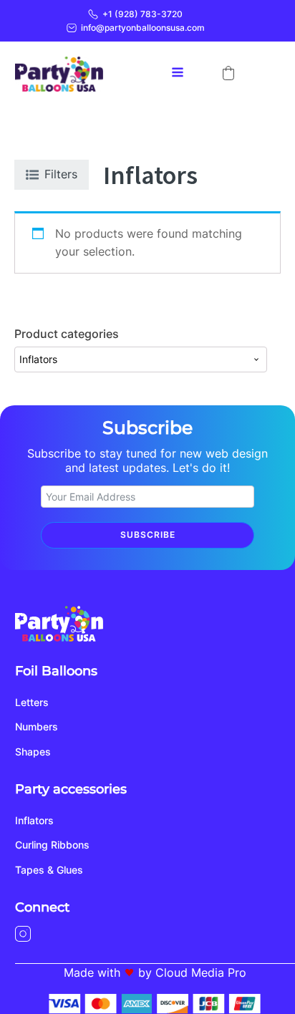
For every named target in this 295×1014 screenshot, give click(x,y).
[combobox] (140, 359)
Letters (32, 702)
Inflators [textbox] (38, 359)
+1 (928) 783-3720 (142, 14)
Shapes (33, 751)
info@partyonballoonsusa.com (143, 27)
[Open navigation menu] (177, 73)
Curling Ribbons (52, 845)
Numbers (36, 726)
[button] (228, 73)
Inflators (34, 820)
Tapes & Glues (49, 870)
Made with (92, 972)
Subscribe (147, 534)
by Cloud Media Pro (192, 972)
